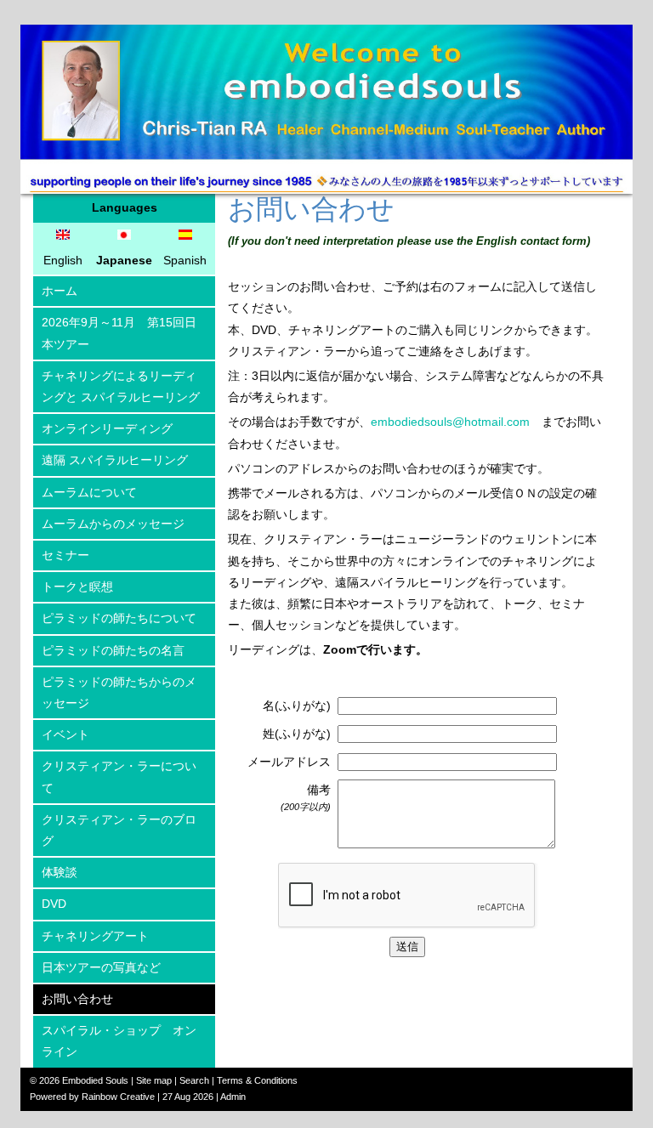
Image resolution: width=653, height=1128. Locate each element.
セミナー (65, 555)
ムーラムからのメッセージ (113, 523)
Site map (154, 1080)
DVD (54, 903)
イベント (65, 734)
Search (194, 1080)
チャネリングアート (95, 936)
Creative (137, 1096)
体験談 (59, 872)
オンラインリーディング (107, 428)
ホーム (59, 291)
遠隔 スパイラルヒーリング (115, 460)
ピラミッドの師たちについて (119, 618)
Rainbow (99, 1096)
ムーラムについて (89, 492)
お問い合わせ (77, 999)
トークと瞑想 (77, 586)
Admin (233, 1096)
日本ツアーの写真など (101, 967)
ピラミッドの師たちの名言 (113, 650)
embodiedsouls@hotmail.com (450, 421)
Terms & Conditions (257, 1080)
